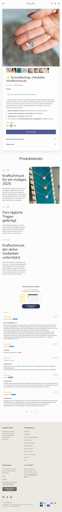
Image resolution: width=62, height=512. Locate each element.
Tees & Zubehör (28, 451)
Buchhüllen (27, 434)
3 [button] (31, 411)
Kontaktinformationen (14, 506)
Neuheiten (27, 431)
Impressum (5, 506)
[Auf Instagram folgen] (3, 497)
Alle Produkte (28, 440)
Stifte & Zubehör (28, 448)
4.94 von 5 (35, 289)
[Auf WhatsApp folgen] (11, 497)
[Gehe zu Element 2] (13, 70)
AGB (25, 504)
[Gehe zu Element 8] (46, 70)
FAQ (3, 476)
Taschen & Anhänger (30, 454)
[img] (7, 317)
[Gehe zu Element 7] (41, 70)
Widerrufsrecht (6, 504)
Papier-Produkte (28, 446)
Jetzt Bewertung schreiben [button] (31, 306)
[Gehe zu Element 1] (8, 70)
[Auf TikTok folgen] (7, 497)
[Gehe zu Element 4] (24, 70)
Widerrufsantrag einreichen (9, 489)
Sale (25, 460)
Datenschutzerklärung (16, 504)
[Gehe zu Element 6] (35, 70)
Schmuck (26, 457)
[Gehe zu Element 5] (30, 70)
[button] (10, 85)
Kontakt (4, 479)
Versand (30, 504)
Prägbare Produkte (29, 443)
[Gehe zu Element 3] (19, 70)
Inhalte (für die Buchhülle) (31, 437)
